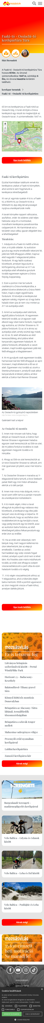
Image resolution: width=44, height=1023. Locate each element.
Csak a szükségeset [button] (32, 1014)
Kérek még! (22, 763)
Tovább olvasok (34, 1002)
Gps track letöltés (22, 160)
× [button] (42, 989)
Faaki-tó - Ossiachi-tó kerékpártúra (20, 93)
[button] (5, 131)
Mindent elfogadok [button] (11, 1014)
